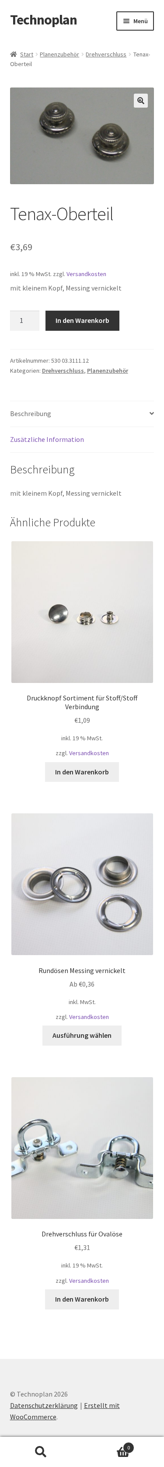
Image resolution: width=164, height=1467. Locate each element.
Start (26, 54)
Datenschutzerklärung (44, 1405)
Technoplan (43, 19)
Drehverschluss (106, 54)
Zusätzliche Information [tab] (47, 439)
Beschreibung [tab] (30, 413)
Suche (41, 1452)
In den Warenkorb (82, 320)
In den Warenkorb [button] (82, 771)
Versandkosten (86, 274)
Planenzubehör (59, 54)
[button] (141, 101)
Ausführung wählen (82, 1035)
